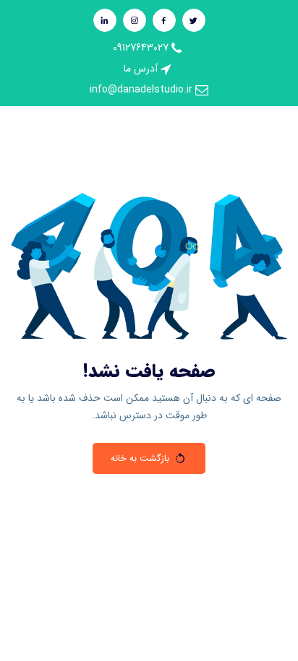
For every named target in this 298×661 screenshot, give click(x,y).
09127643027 (142, 48)
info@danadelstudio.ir (142, 90)
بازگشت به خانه (140, 458)
